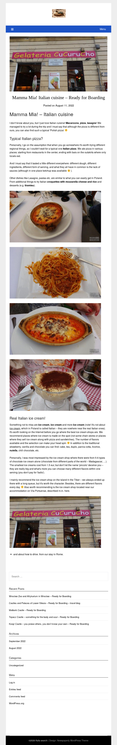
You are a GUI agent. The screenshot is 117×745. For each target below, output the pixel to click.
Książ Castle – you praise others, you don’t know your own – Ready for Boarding (49, 623)
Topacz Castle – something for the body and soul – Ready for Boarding (44, 617)
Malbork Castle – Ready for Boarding (27, 610)
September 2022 (17, 641)
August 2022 (15, 648)
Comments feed (17, 696)
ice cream (15, 428)
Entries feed (15, 689)
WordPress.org (16, 703)
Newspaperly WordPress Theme (72, 740)
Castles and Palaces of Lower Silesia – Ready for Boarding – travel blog (44, 603)
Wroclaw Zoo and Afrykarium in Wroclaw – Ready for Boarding (40, 596)
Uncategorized (16, 665)
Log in (12, 682)
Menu (103, 29)
